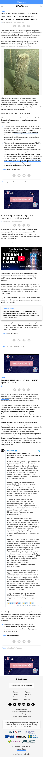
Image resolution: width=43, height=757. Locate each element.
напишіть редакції (21, 749)
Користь (15, 697)
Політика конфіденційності (22, 714)
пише (8, 243)
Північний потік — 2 (19, 182)
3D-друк (16, 346)
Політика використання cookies (21, 716)
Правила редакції (21, 709)
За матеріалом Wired (21, 314)
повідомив (5, 398)
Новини (15, 692)
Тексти (16, 694)
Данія (9, 182)
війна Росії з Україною (14, 648)
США (22, 346)
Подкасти (15, 699)
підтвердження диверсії (12, 139)
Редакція (27, 692)
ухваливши (18, 629)
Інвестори (27, 694)
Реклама (27, 697)
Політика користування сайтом (21, 711)
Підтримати (21, 2)
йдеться (33, 107)
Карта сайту (27, 699)
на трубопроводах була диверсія (26, 133)
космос (9, 346)
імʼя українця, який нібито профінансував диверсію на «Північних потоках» (22, 161)
